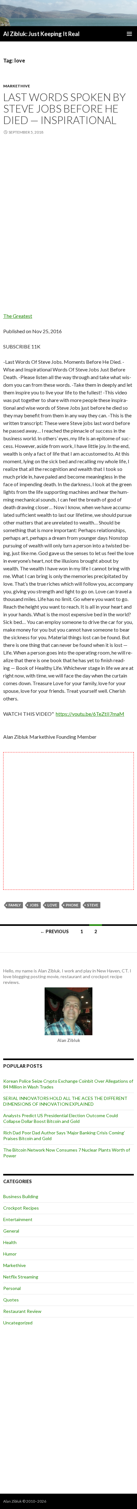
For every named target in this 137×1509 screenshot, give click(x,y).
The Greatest (17, 316)
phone (72, 905)
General (11, 1231)
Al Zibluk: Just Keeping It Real (41, 33)
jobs (34, 905)
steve (92, 905)
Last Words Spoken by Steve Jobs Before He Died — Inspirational (64, 108)
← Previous (54, 931)
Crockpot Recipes (21, 1208)
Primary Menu (129, 33)
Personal (12, 1288)
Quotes (11, 1299)
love (52, 905)
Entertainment (17, 1219)
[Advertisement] (68, 216)
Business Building (20, 1196)
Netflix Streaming (20, 1276)
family (15, 905)
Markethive (16, 86)
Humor (10, 1253)
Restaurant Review (22, 1311)
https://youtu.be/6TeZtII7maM (90, 714)
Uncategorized (17, 1322)
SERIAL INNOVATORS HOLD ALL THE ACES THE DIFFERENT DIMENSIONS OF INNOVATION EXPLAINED (65, 1101)
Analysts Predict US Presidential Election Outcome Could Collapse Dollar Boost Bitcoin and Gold (60, 1118)
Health (10, 1242)
